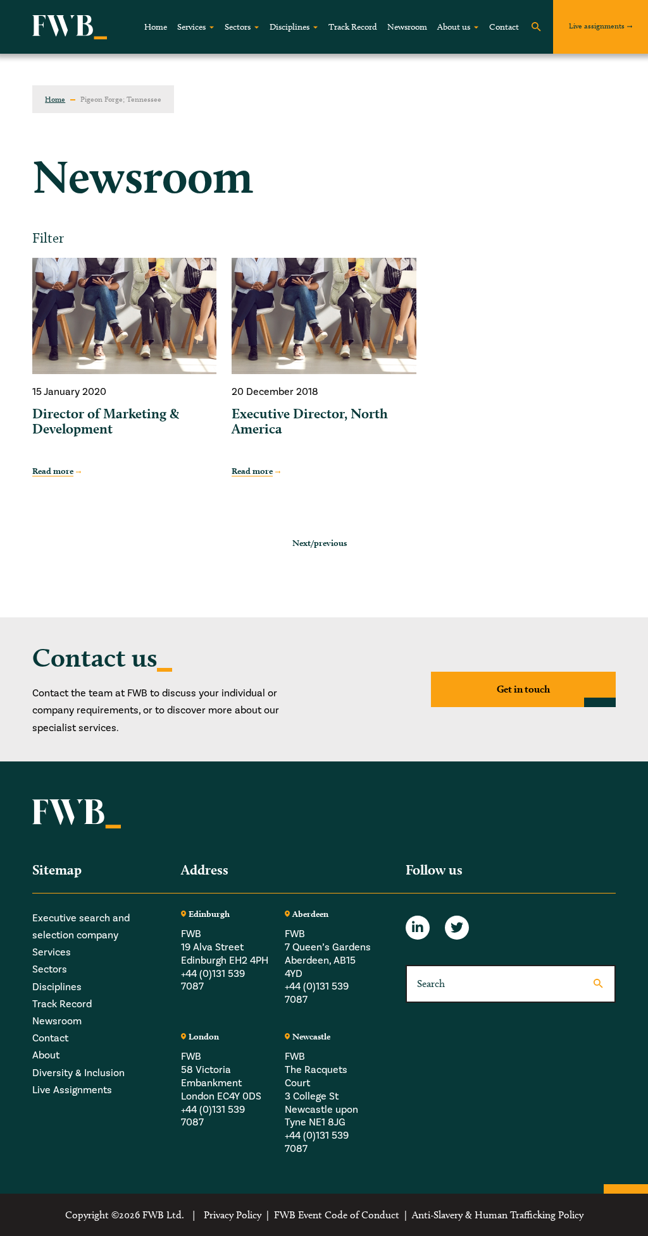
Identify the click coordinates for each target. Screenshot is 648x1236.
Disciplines (289, 26)
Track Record (352, 26)
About (45, 1055)
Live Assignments (72, 1090)
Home (155, 26)
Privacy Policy (232, 1215)
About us (453, 26)
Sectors (238, 26)
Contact (504, 26)
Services (191, 26)
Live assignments (597, 25)
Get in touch (523, 689)
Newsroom (407, 26)
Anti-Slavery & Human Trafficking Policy (497, 1215)
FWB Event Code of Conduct (336, 1215)
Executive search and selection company (81, 926)
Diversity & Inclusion (78, 1073)
